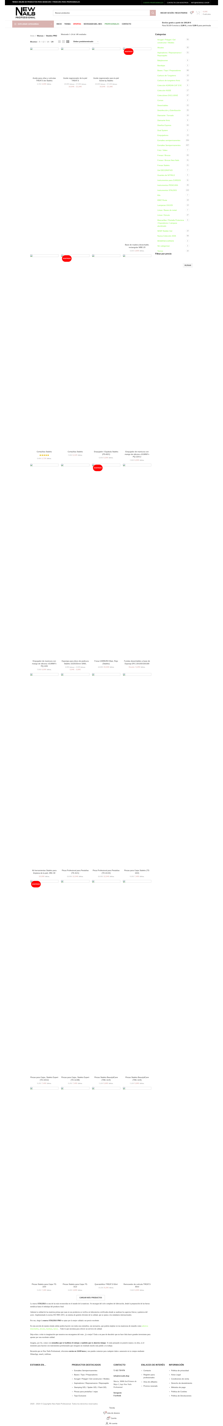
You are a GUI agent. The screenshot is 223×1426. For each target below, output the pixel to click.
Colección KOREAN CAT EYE (169, 85)
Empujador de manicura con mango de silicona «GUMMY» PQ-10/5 (44, 663)
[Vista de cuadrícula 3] (63, 41)
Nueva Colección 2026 (166, 236)
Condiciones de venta (180, 1379)
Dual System (162, 130)
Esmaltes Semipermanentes (169, 145)
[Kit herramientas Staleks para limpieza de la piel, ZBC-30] (44, 770)
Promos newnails (150, 1386)
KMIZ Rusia (162, 200)
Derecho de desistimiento (181, 1383)
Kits (158, 195)
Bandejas (161, 65)
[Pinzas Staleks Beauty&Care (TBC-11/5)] (137, 977)
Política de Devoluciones (181, 1396)
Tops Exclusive (80, 1396)
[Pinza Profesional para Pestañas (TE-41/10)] (106, 770)
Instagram (118, 1393)
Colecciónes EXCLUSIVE (167, 95)
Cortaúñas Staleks (44, 452)
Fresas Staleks (163, 165)
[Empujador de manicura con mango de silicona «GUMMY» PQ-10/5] (44, 561)
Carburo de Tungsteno (166, 75)
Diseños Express (164, 125)
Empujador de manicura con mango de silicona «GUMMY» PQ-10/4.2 (137, 454)
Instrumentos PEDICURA (167, 185)
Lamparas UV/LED (165, 205)
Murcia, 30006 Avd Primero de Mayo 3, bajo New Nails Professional (125, 1384)
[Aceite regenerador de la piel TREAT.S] (75, 61)
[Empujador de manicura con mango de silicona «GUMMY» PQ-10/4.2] (137, 351)
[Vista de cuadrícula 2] (59, 41)
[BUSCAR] (153, 13)
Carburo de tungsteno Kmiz (168, 80)
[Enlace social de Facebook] (123, 3)
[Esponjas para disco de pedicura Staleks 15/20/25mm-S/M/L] (75, 561)
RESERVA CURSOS (165, 241)
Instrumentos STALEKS (167, 190)
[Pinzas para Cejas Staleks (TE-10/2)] (137, 770)
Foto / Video (162, 150)
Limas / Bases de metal (167, 210)
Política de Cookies (179, 1392)
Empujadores (162, 135)
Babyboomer (162, 60)
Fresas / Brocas (163, 155)
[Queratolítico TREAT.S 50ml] (106, 1184)
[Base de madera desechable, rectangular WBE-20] (137, 144)
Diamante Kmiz (163, 120)
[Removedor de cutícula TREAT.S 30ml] (137, 1184)
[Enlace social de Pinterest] (138, 3)
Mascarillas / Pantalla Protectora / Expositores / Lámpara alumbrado (170, 223)
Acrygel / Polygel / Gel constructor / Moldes (166, 41)
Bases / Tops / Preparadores (169, 70)
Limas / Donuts (163, 215)
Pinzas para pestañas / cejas (86, 1392)
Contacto (147, 1370)
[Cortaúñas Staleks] (44, 351)
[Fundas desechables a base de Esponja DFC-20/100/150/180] (137, 561)
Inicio (32, 36)
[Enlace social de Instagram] (131, 3)
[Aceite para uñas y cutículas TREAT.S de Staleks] (44, 61)
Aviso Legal (176, 1375)
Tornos (160, 251)
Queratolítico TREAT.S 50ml (106, 1284)
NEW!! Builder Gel (164, 231)
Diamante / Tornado (165, 115)
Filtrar (188, 265)
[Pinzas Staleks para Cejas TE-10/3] (44, 1184)
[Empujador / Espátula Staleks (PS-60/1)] (106, 351)
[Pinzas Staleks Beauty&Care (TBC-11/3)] (106, 977)
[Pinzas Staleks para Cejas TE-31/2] (75, 1184)
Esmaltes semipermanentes (168, 140)
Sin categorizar (163, 246)
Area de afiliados (150, 1382)
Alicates (160, 48)
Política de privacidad (180, 1370)
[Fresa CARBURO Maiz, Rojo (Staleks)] (106, 561)
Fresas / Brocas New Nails (168, 160)
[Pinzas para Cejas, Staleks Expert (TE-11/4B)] (75, 977)
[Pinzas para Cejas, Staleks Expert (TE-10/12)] (44, 977)
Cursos (160, 100)
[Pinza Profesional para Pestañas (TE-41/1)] (75, 770)
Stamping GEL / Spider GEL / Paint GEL (90, 1387)
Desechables (162, 105)
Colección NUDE (164, 90)
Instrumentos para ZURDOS (169, 180)
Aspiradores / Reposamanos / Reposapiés (169, 54)
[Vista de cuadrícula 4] (67, 41)
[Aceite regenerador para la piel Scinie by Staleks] (106, 61)
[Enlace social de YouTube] (135, 3)
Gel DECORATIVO (165, 170)
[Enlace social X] (127, 3)
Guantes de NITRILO (166, 175)
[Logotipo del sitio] (25, 13)
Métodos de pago (178, 1387)
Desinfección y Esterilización (169, 110)
